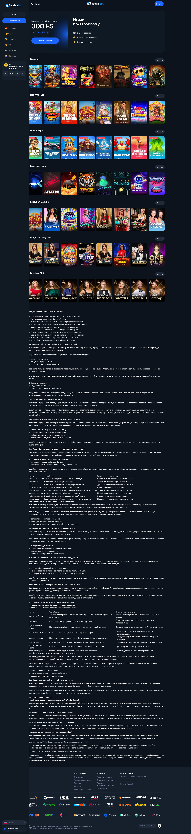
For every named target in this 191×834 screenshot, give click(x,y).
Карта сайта (102, 788)
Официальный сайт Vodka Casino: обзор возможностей (55, 316)
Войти (159, 4)
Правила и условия (104, 777)
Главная (12, 28)
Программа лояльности (83, 780)
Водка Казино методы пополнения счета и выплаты (54, 327)
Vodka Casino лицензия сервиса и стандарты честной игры (57, 335)
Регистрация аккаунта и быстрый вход (48, 319)
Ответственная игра (105, 780)
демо (34, 82)
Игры (9, 34)
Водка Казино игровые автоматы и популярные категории (57, 321)
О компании (78, 777)
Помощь (12, 56)
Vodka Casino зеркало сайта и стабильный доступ (53, 340)
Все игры (160, 60)
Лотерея (12, 50)
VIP (9, 45)
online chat (137, 781)
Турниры (12, 39)
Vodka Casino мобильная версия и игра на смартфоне (54, 329)
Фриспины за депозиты (83, 789)
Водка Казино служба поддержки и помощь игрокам (54, 337)
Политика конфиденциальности (105, 784)
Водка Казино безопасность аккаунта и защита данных (56, 332)
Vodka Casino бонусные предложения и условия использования (59, 324)
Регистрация (14, 21)
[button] (14, 822)
